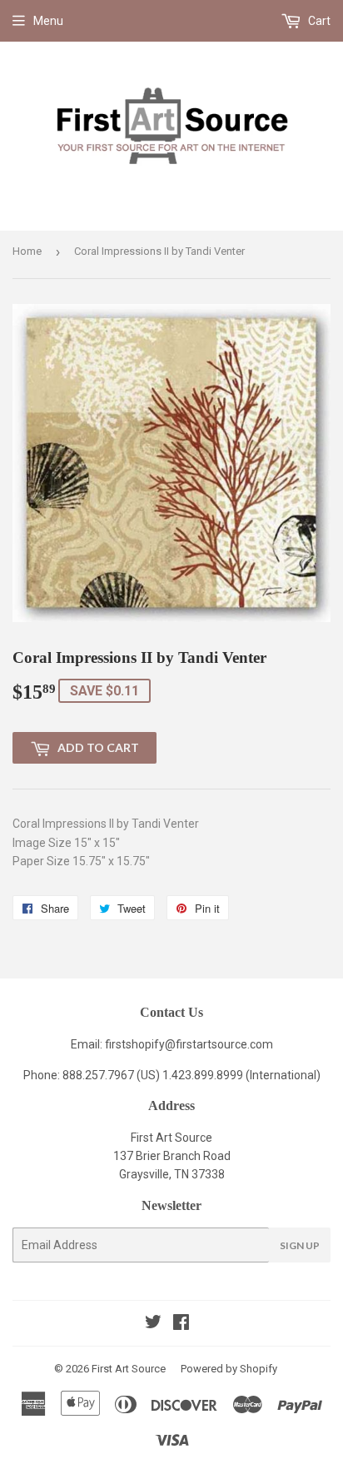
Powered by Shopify (229, 1368)
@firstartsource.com (219, 1044)
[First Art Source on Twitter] (153, 1324)
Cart (318, 20)
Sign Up (300, 1245)
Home (27, 251)
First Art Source (129, 1368)
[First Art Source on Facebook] (181, 1324)
